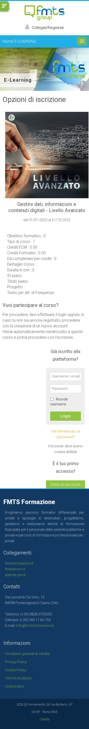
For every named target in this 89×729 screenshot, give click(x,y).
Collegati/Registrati (47, 27)
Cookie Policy (15, 670)
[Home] (44, 14)
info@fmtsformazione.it (35, 626)
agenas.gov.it (15, 575)
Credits (45, 719)
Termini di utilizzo (18, 678)
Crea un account (65, 484)
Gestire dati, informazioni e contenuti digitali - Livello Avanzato (46, 207)
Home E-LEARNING (19, 41)
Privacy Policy (16, 662)
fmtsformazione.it (19, 563)
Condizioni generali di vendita (27, 654)
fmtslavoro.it (15, 569)
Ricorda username (59, 401)
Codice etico (14, 686)
